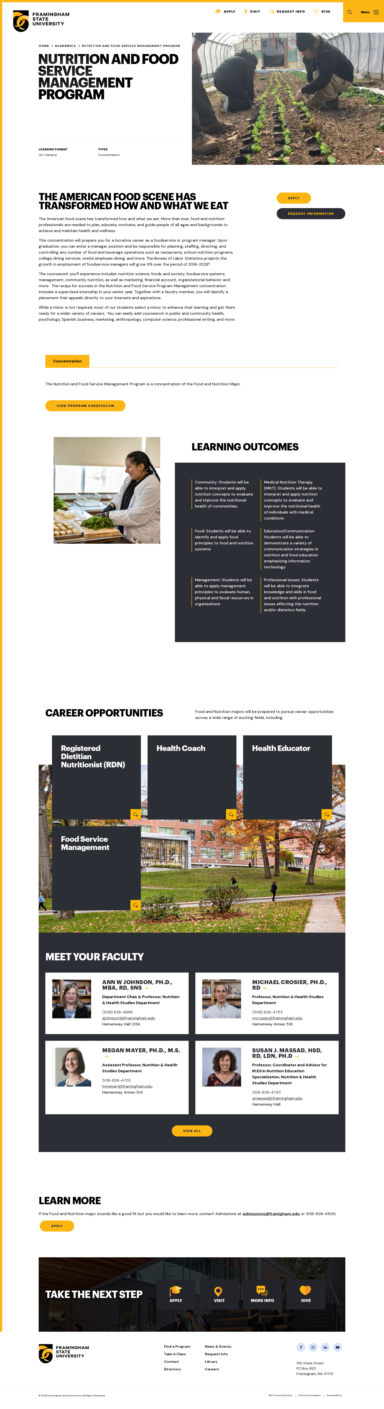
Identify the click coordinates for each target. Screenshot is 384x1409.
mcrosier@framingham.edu (277, 1018)
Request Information (311, 213)
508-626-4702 (116, 1080)
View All (192, 1130)
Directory (172, 1369)
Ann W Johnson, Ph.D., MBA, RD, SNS (137, 985)
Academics (65, 46)
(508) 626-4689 (117, 1012)
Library (211, 1361)
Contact (171, 1361)
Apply (225, 11)
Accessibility (334, 1395)
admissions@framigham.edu (271, 1213)
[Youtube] (337, 1347)
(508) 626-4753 (267, 1012)
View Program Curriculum (85, 405)
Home (44, 46)
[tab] (67, 361)
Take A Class (175, 1354)
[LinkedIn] (325, 1347)
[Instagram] (313, 1347)
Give (322, 11)
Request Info (287, 11)
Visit (252, 11)
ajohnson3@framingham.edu (128, 1018)
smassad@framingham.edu (277, 1098)
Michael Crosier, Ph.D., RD (290, 985)
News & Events (218, 1346)
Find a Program (177, 1346)
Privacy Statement (310, 1395)
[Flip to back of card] (135, 814)
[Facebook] (300, 1347)
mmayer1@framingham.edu (127, 1086)
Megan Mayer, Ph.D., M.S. (141, 1050)
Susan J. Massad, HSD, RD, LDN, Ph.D (287, 1053)
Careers (212, 1369)
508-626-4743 (266, 1092)
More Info (262, 1301)
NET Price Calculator (280, 1395)
